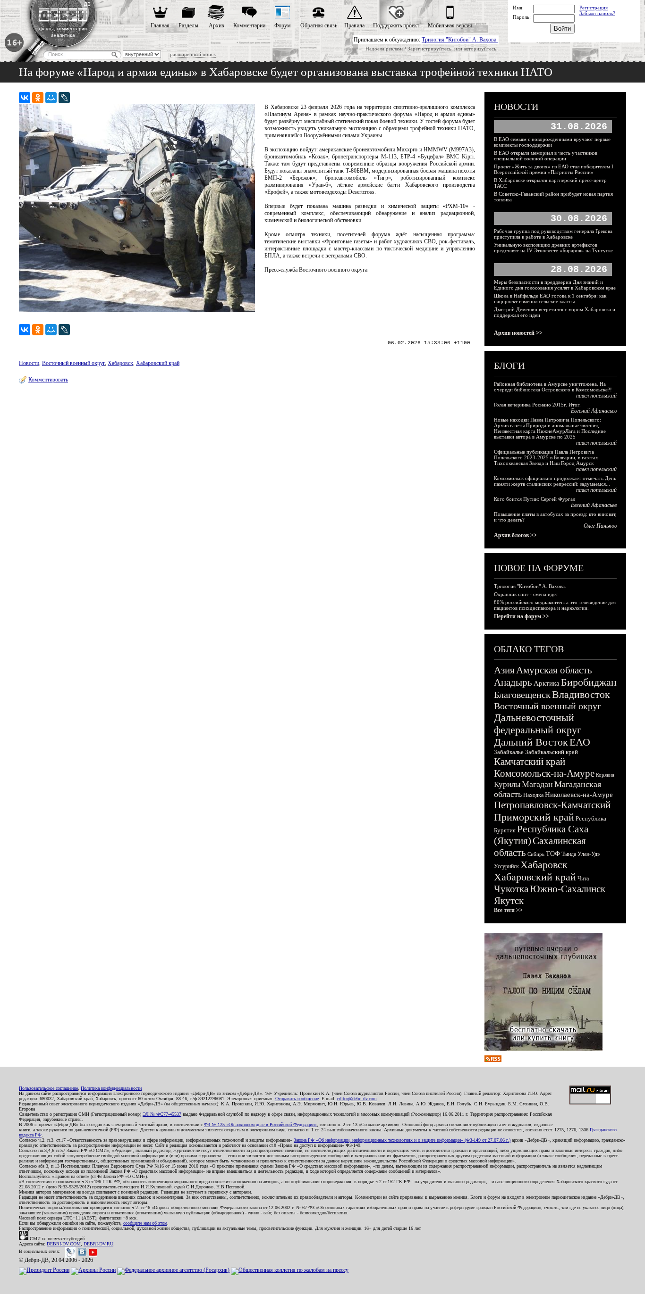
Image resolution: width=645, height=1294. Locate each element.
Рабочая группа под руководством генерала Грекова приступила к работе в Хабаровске (553, 234)
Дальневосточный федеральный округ (537, 724)
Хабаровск (120, 363)
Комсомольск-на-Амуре (544, 773)
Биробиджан (589, 682)
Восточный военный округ (73, 363)
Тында (568, 854)
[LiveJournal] (64, 97)
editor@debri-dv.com (357, 1098)
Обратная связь (318, 25)
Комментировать (48, 379)
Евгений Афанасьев (594, 410)
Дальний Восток (531, 742)
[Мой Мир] (51, 97)
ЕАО (579, 742)
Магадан (537, 784)
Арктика (547, 683)
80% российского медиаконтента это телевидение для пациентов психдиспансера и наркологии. (555, 605)
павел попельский (596, 395)
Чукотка (511, 889)
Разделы (188, 25)
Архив (216, 25)
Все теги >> (508, 910)
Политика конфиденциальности (111, 1088)
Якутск (509, 900)
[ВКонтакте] (24, 97)
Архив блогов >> (515, 535)
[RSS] (492, 1060)
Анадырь (513, 682)
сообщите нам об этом (145, 1223)
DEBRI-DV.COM (64, 1243)
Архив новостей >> (518, 333)
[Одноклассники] (37, 97)
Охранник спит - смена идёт (526, 594)
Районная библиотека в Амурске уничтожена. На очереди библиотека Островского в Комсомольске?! (553, 386)
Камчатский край (529, 761)
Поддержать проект (396, 25)
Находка (533, 795)
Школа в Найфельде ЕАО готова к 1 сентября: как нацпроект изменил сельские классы (550, 298)
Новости (29, 363)
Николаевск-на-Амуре (579, 794)
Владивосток (581, 694)
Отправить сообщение (297, 1098)
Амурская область (554, 670)
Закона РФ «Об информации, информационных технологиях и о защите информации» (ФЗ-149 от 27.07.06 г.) (402, 1140)
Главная (160, 25)
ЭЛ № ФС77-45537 (162, 1114)
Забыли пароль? (597, 13)
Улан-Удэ (588, 854)
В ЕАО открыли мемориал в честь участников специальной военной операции (545, 155)
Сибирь (535, 854)
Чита (583, 878)
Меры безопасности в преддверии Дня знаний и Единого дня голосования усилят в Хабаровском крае (555, 284)
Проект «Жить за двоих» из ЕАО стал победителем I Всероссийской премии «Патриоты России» (553, 169)
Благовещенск (522, 694)
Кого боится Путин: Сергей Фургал (534, 499)
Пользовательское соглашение (48, 1088)
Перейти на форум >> (521, 616)
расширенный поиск (193, 54)
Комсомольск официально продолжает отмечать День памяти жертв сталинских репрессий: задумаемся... (555, 481)
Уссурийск (506, 866)
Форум (282, 25)
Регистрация (593, 7)
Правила (354, 25)
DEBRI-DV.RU (98, 1243)
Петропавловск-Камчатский (552, 805)
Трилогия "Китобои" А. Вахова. (460, 39)
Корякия (605, 775)
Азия (504, 670)
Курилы (507, 784)
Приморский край (534, 817)
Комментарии (249, 25)
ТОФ (553, 853)
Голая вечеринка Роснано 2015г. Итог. (537, 404)
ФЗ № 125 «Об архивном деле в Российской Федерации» (260, 1124)
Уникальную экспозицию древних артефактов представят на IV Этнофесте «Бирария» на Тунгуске (553, 247)
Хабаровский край (157, 363)
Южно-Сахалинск (567, 889)
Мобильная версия (450, 25)
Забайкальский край (551, 751)
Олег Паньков (600, 526)
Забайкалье (509, 751)
